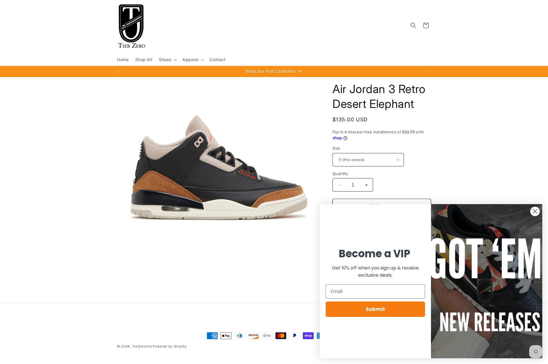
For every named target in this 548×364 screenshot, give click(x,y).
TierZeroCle (142, 346)
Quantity (340, 173)
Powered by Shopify (170, 346)
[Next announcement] (429, 71)
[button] (167, 60)
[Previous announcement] (119, 71)
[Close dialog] (535, 211)
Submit (375, 309)
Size (337, 148)
